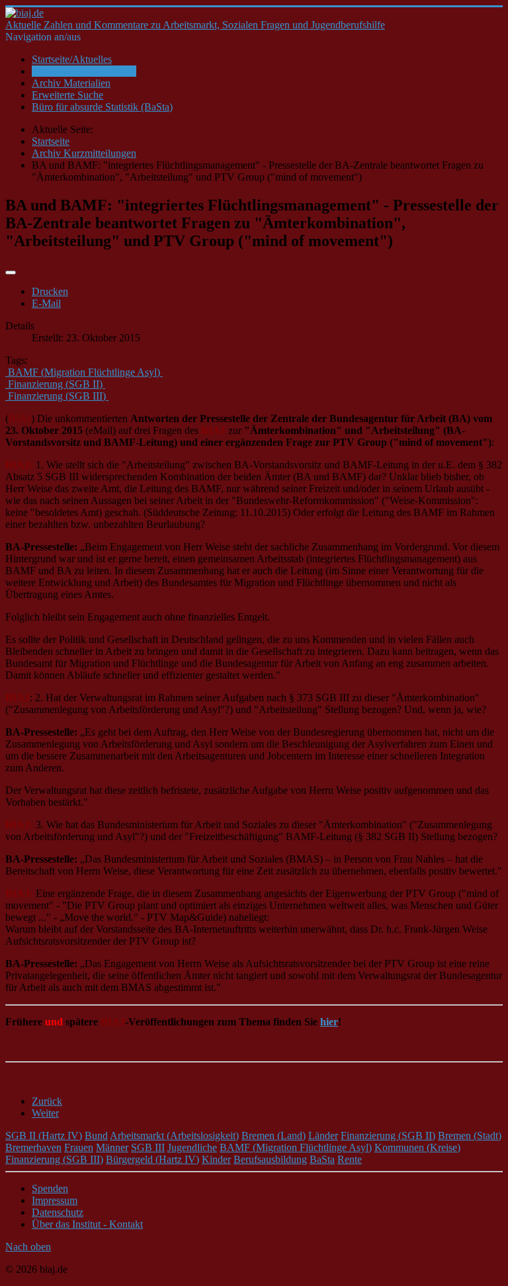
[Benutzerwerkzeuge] (10, 273)
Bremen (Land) (273, 1135)
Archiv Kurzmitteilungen (84, 71)
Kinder (216, 1159)
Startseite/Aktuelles (72, 59)
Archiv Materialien (71, 83)
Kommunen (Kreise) (417, 1147)
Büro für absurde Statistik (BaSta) (102, 106)
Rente (349, 1159)
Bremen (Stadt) (469, 1135)
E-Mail (46, 303)
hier (329, 1021)
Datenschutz (57, 1212)
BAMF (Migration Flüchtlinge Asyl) (296, 1147)
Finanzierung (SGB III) (54, 1159)
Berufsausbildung (270, 1159)
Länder (323, 1135)
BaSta (322, 1159)
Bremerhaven (33, 1147)
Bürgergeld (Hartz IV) (152, 1159)
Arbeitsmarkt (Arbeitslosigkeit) (174, 1135)
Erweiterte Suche (67, 95)
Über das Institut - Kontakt (87, 1224)
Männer (112, 1147)
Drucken (50, 291)
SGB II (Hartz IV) (43, 1135)
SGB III (148, 1147)
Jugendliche (192, 1147)
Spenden (50, 1188)
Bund (96, 1135)
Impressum (54, 1200)
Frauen (78, 1147)
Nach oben (28, 1246)
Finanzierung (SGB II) (388, 1135)
